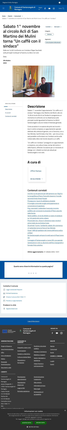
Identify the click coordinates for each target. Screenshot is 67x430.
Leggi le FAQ (21, 388)
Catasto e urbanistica (23, 354)
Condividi (48, 27)
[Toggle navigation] (3, 8)
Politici (3, 359)
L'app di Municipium (33, 321)
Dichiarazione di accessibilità (38, 393)
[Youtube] (48, 8)
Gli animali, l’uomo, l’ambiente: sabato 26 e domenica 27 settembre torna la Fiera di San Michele (45, 226)
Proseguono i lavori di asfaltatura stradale (41, 201)
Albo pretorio (38, 382)
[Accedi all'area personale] (59, 2)
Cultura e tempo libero (24, 357)
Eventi (52, 364)
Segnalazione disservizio (21, 383)
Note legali (37, 389)
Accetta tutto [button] (26, 423)
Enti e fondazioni (6, 356)
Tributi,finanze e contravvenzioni (38, 365)
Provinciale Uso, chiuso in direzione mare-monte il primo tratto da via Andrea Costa (44, 221)
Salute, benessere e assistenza (39, 359)
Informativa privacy (39, 386)
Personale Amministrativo (5, 363)
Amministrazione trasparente (39, 378)
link (50, 419)
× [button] (65, 410)
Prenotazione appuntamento (21, 378)
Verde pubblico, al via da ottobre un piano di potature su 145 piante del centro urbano (45, 217)
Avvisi (52, 352)
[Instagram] (53, 8)
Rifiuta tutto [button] (40, 422)
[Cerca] (63, 8)
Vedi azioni (57, 27)
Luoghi (52, 361)
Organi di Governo (6, 346)
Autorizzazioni (21, 351)
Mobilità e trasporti (39, 355)
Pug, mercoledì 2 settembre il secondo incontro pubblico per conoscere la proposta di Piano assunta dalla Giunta (45, 210)
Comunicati (17, 16)
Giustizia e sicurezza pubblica (40, 347)
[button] (33, 427)
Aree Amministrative (7, 349)
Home (4, 16)
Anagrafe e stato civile (24, 348)
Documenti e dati (6, 368)
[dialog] (33, 419)
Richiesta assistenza (23, 391)
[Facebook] (44, 8)
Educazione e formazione (21, 361)
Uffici (2, 352)
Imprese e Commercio (40, 352)
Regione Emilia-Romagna (10, 2)
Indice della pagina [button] (10, 103)
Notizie (52, 346)
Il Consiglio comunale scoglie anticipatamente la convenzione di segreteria (43, 204)
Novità (10, 16)
